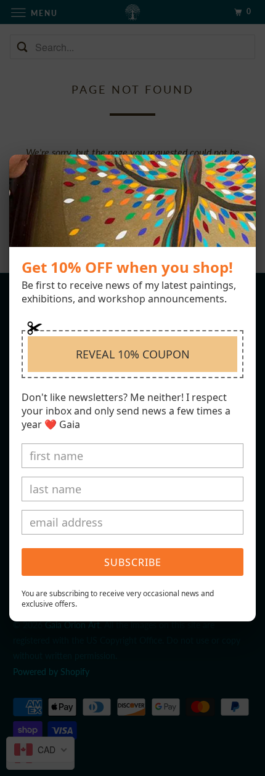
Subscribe (132, 562)
